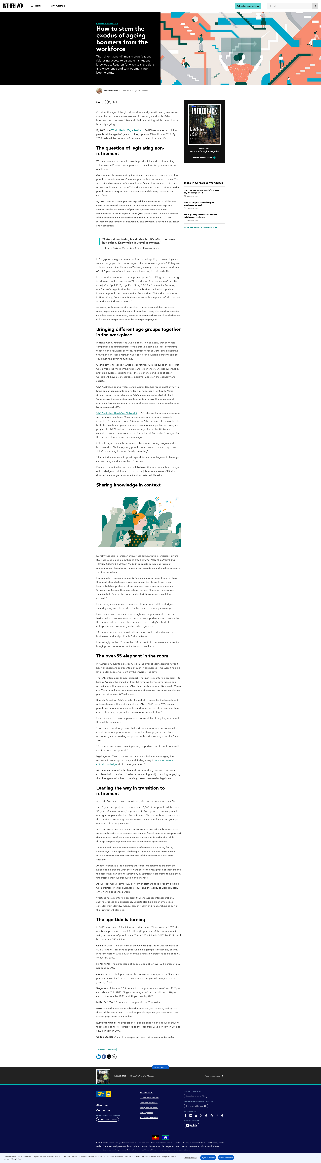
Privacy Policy (16, 1159)
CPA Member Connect (107, 1119)
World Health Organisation (126, 130)
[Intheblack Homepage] (13, 5)
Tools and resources (148, 1103)
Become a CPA (146, 1093)
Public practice (146, 1113)
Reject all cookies (208, 1158)
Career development (149, 1098)
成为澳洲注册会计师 (149, 1118)
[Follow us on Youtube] (191, 1125)
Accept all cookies (226, 1158)
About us (102, 1105)
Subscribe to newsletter (248, 6)
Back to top (159, 1067)
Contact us (103, 1110)
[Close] (317, 1157)
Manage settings (190, 1158)
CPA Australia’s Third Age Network (115, 413)
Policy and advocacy (149, 1108)
